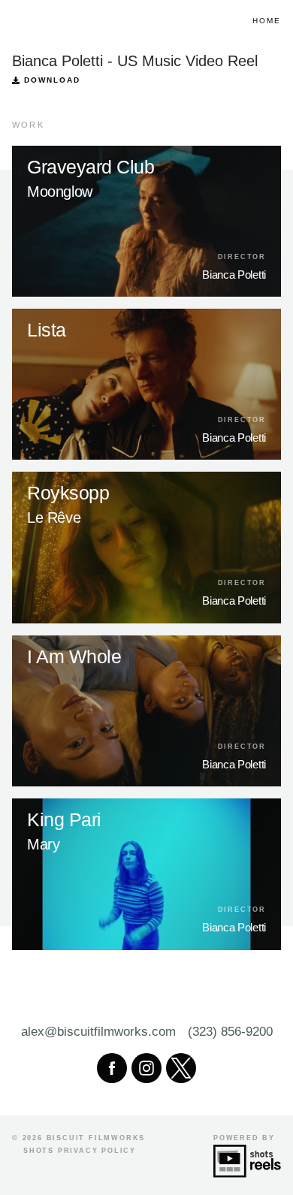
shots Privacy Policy (79, 1150)
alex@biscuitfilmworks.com (98, 1031)
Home (266, 21)
